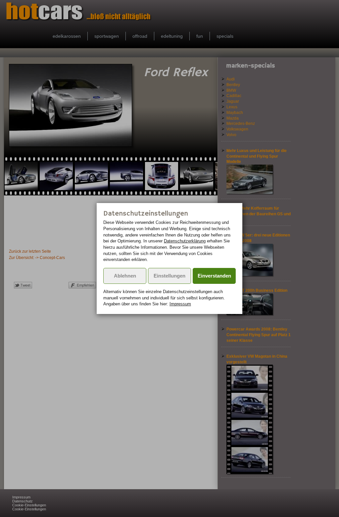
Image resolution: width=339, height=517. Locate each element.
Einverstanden (214, 276)
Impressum (180, 303)
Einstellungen (169, 276)
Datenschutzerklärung (185, 240)
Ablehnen (125, 276)
